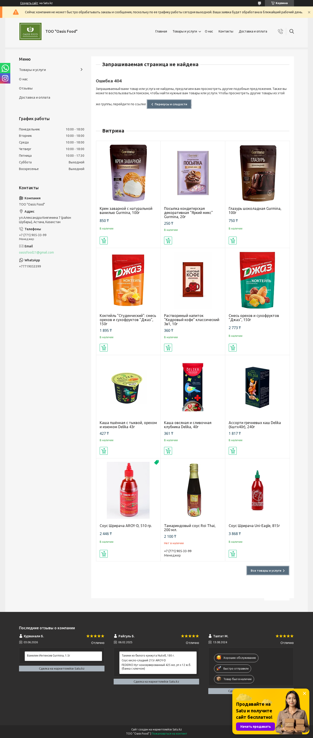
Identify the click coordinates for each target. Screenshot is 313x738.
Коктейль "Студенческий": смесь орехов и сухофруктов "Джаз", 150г (128, 320)
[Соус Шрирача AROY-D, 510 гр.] (128, 490)
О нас (209, 31)
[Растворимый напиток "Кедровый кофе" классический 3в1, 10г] (193, 280)
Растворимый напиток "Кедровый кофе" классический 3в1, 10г (191, 320)
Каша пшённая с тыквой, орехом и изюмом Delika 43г (128, 425)
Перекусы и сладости (171, 104)
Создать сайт (29, 3)
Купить (104, 240)
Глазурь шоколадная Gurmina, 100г (255, 210)
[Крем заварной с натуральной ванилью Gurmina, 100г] (128, 173)
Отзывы (26, 88)
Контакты (226, 31)
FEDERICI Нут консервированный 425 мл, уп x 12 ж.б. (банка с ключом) (156, 666)
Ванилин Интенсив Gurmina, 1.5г (48, 655)
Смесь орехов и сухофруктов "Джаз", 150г (254, 318)
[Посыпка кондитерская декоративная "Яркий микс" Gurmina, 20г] (193, 173)
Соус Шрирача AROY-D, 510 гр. (126, 526)
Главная (161, 31)
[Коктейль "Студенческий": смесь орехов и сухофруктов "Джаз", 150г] (128, 280)
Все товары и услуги (266, 570)
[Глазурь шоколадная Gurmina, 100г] (257, 173)
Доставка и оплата (253, 31)
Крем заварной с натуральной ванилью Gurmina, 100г (126, 210)
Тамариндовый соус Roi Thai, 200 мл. (190, 528)
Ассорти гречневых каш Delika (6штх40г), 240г (255, 425)
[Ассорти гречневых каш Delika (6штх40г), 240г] (257, 387)
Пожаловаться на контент (169, 733)
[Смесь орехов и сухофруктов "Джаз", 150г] (257, 280)
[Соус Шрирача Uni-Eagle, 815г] (257, 490)
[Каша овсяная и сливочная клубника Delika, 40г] (193, 387)
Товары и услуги (185, 31)
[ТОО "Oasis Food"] (30, 31)
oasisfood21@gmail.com (36, 252)
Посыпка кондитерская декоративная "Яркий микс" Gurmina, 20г (188, 212)
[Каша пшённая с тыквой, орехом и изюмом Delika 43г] (128, 387)
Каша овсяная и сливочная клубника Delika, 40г (187, 425)
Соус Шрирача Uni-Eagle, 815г (254, 526)
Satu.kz (177, 729)
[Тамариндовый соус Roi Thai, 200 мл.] (193, 490)
